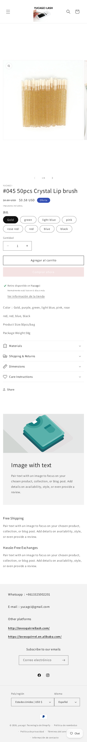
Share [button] (11, 389)
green (28, 220)
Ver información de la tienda (26, 296)
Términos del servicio (59, 731)
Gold (10, 220)
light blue (49, 220)
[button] (8, 11)
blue (47, 229)
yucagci (22, 725)
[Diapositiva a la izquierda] (34, 178)
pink (69, 220)
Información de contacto (45, 737)
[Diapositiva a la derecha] (52, 178)
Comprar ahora (43, 272)
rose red (13, 229)
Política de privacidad (32, 731)
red (31, 229)
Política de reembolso (65, 725)
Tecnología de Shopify (38, 725)
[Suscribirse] (63, 660)
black (64, 229)
